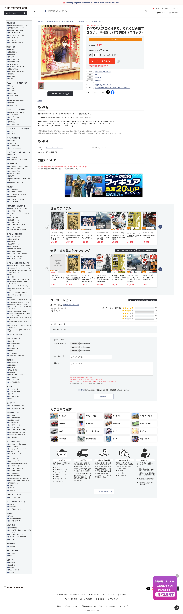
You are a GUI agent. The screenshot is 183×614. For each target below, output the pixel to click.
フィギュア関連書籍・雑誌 (16, 406)
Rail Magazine (13, 64)
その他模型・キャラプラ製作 (17, 182)
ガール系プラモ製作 (14, 173)
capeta (11, 485)
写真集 (11, 516)
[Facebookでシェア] (112, 92)
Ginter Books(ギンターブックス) (18, 286)
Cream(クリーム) (14, 141)
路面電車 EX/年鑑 (14, 62)
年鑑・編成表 (13, 370)
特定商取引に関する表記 (89, 606)
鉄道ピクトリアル (14, 59)
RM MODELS (12, 54)
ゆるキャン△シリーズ (15, 454)
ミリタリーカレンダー (15, 258)
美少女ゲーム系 (13, 348)
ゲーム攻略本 (13, 353)
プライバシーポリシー (72, 606)
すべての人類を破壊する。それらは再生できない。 (20, 531)
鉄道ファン (12, 49)
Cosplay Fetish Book (15, 518)
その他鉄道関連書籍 (14, 382)
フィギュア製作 (13, 201)
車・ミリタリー (13, 553)
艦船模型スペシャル (14, 244)
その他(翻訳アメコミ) (15, 509)
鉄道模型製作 (13, 365)
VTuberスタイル (13, 95)
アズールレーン (13, 459)
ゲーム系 (11, 346)
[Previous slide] (47, 227)
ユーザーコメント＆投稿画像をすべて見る (142, 300)
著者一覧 (11, 567)
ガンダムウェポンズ (14, 171)
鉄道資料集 (12, 367)
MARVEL (11, 504)
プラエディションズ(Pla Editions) (18, 295)
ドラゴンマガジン (14, 124)
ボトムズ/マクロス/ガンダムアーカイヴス (20, 160)
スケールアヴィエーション (16, 35)
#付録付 (40, 101)
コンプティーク (13, 88)
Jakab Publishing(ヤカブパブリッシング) (20, 322)
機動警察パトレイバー (15, 220)
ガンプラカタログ (14, 422)
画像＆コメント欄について (71, 305)
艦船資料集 (12, 241)
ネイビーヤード (13, 38)
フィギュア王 (13, 134)
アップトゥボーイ (14, 145)
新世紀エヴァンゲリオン (16, 468)
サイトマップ (124, 606)
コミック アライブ (14, 117)
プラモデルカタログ (14, 425)
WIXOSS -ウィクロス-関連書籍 (17, 537)
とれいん (11, 57)
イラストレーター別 (14, 343)
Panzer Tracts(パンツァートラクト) (19, 265)
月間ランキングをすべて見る (146, 251)
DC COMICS (12, 507)
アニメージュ (12, 93)
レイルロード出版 (14, 380)
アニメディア (12, 90)
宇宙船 (11, 131)
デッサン (11, 394)
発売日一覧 (12, 562)
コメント (57, 363)
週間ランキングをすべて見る (125, 251)
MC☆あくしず (13, 105)
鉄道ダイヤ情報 (13, 69)
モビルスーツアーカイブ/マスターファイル (19, 214)
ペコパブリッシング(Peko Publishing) (20, 300)
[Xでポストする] (108, 92)
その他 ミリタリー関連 (16, 256)
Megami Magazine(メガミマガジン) (19, 100)
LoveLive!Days (13, 98)
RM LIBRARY (12, 372)
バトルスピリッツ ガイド (16, 534)
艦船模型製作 (13, 197)
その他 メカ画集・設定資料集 (17, 230)
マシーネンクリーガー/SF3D (17, 225)
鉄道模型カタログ (14, 362)
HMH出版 (11, 277)
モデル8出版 (12, 377)
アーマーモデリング (14, 33)
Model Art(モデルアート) (16, 30)
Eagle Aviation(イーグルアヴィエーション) (20, 318)
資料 (10, 399)
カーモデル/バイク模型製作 (16, 199)
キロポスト (12, 76)
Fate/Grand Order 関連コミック (18, 463)
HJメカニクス (13, 164)
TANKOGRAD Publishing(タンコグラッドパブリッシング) (20, 271)
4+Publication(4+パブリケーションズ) (20, 302)
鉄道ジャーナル (13, 74)
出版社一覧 (12, 565)
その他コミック (13, 490)
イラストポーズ (13, 389)
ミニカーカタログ (14, 427)
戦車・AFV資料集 (14, 239)
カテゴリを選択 (10, 13)
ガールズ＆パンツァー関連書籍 (18, 254)
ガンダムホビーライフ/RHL (16, 168)
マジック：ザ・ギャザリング (17, 435)
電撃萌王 (11, 103)
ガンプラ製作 (13, 157)
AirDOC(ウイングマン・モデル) (18, 305)
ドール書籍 (12, 415)
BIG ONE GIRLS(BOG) (15, 148)
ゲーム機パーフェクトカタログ (17, 430)
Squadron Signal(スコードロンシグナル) (20, 331)
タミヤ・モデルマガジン (16, 42)
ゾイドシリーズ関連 (14, 227)
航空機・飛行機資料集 (15, 249)
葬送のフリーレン (14, 446)
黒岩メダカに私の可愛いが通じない (19, 478)
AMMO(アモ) (12, 297)
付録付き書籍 (13, 528)
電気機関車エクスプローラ (16, 71)
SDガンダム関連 (13, 217)
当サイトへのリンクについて (108, 606)
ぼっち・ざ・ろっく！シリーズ (17, 449)
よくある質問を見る (103, 491)
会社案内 (58, 606)
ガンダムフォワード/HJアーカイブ (18, 166)
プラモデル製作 (13, 189)
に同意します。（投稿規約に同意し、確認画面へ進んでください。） (105, 390)
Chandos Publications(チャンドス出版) (19, 289)
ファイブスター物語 (14, 466)
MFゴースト (12, 488)
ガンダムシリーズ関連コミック (17, 444)
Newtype (12, 86)
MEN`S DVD (12, 143)
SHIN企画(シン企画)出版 (16, 375)
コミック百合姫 (13, 114)
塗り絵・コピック (14, 396)
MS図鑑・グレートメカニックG (18, 208)
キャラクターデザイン (15, 391)
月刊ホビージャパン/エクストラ (18, 25)
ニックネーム (59, 356)
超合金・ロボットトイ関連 (16, 408)
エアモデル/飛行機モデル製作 (17, 194)
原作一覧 (11, 572)
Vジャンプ (12, 119)
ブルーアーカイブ (14, 461)
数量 (90, 55)
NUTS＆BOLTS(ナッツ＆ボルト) (18, 292)
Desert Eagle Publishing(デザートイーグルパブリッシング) (19, 314)
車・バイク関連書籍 (14, 417)
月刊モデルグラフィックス (16, 28)
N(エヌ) (11, 79)
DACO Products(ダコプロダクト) (18, 311)
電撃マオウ (12, 122)
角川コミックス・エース (103, 85)
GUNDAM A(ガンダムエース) (17, 112)
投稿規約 (82, 390)
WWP (10, 274)
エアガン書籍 (13, 437)
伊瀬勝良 (98, 77)
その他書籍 (12, 546)
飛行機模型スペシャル (15, 251)
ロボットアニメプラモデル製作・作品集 (19, 179)
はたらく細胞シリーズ (15, 473)
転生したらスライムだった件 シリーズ (19, 480)
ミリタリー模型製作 (14, 237)
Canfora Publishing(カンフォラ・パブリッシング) (20, 282)
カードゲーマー (13, 539)
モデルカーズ (12, 40)
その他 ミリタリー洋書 (15, 334)
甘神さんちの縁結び (14, 476)
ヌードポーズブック (14, 521)
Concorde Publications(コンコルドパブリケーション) (20, 308)
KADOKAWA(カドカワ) (103, 71)
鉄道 (10, 556)
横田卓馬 (98, 80)
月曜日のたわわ (13, 483)
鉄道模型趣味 (13, 52)
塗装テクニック (13, 176)
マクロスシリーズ (14, 222)
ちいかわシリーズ (14, 451)
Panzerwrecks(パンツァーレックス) (19, 268)
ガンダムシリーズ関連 (15, 211)
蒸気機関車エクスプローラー (17, 67)
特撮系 (11, 351)
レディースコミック (14, 497)
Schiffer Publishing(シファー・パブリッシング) (20, 327)
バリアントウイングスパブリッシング (19, 279)
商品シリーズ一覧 (14, 570)
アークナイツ (12, 456)
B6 (96, 74)
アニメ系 (11, 341)
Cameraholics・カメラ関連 (17, 432)
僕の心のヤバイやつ (14, 471)
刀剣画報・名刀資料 (14, 420)
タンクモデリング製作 (15, 192)
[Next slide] (160, 227)
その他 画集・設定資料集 (16, 356)
